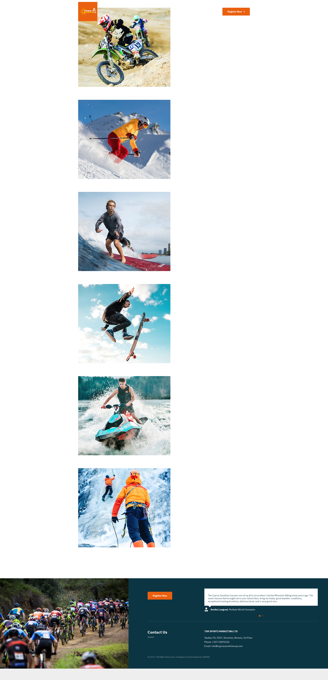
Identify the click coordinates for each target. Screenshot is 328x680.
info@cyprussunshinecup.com (227, 646)
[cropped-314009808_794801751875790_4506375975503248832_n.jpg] (87, 3)
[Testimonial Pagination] (259, 616)
